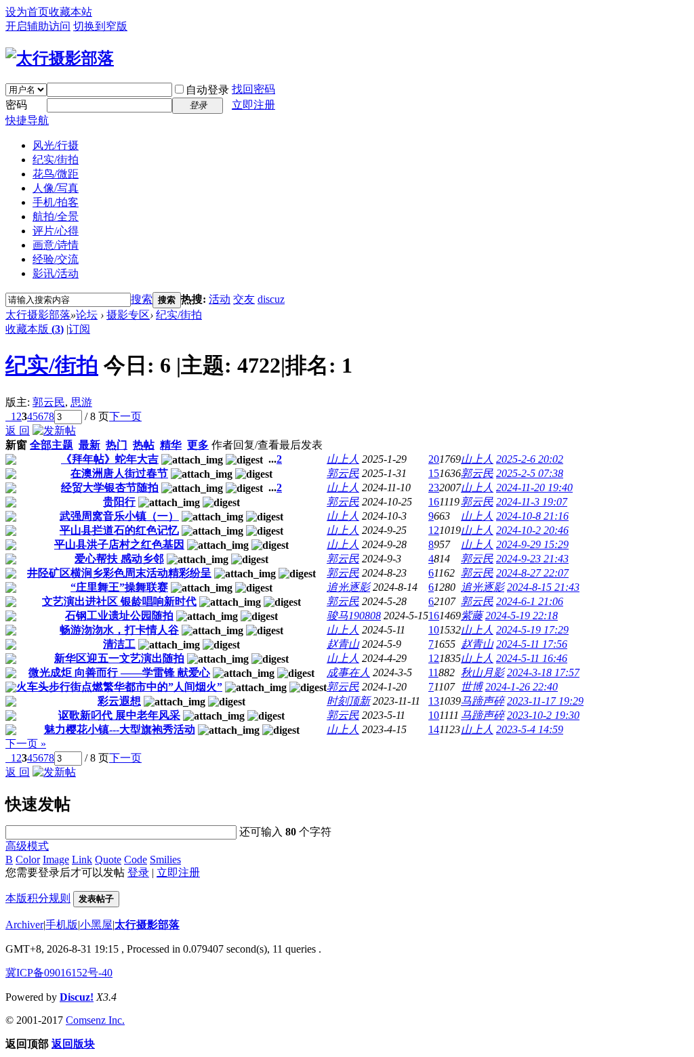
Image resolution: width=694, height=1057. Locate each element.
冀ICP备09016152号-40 (59, 972)
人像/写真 (56, 188)
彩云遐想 (119, 701)
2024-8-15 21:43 (543, 587)
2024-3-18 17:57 (543, 672)
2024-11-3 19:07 (531, 501)
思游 (81, 402)
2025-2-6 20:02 (529, 459)
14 (433, 729)
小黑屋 (96, 924)
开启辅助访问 (37, 26)
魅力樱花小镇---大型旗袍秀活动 (119, 729)
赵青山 (343, 644)
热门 (116, 445)
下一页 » (25, 743)
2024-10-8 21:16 (532, 516)
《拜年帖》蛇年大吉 (110, 459)
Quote (108, 859)
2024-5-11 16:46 (531, 658)
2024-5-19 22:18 (521, 615)
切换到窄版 (100, 26)
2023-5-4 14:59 (529, 729)
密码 (16, 104)
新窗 (16, 445)
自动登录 (207, 90)
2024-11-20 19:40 (534, 487)
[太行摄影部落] (59, 58)
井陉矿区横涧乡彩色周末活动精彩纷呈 (119, 573)
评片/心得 (56, 230)
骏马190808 (354, 615)
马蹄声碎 (482, 701)
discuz (271, 299)
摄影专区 (128, 314)
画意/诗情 (56, 245)
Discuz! (77, 997)
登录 (138, 872)
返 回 (17, 430)
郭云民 (49, 402)
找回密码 (253, 89)
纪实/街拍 (56, 159)
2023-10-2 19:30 (543, 715)
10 (433, 630)
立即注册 (253, 104)
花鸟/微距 (56, 174)
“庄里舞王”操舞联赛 (119, 587)
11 (433, 672)
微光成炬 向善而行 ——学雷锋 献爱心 (119, 672)
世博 (472, 686)
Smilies (165, 859)
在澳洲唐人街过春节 (119, 473)
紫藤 (472, 615)
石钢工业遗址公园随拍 (119, 615)
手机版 (61, 924)
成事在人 (348, 672)
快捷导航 (27, 120)
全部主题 (51, 445)
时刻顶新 (348, 701)
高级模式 (27, 846)
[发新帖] (54, 430)
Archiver (24, 924)
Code (135, 859)
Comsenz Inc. (95, 1020)
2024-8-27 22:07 (532, 573)
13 (433, 701)
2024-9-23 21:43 (532, 558)
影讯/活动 (56, 273)
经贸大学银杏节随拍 (110, 487)
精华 (171, 445)
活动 (219, 299)
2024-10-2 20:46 (532, 530)
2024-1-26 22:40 (521, 686)
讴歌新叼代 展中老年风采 (119, 715)
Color (28, 859)
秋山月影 (482, 672)
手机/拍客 (56, 202)
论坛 (87, 314)
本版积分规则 (37, 898)
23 (433, 487)
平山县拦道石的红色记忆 (119, 530)
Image (56, 859)
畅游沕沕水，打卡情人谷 (119, 630)
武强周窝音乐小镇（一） (119, 516)
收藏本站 (70, 12)
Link (82, 859)
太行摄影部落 (37, 314)
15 (433, 473)
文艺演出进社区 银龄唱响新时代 (119, 601)
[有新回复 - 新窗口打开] (10, 461)
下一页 (125, 416)
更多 (198, 445)
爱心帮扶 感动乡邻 (119, 558)
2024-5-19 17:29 (532, 630)
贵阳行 (119, 501)
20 (433, 459)
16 (433, 501)
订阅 (79, 329)
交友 (244, 299)
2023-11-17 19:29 (545, 701)
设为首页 (27, 12)
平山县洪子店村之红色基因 (119, 544)
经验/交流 (56, 259)
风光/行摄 (56, 145)
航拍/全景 (56, 216)
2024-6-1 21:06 (529, 601)
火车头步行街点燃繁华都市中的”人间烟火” (119, 686)
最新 (89, 445)
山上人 (343, 459)
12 (433, 530)
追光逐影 (348, 587)
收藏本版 (34, 329)
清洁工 (119, 644)
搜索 (141, 299)
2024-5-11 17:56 (531, 644)
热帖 (144, 445)
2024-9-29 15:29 (532, 544)
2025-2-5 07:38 (529, 473)
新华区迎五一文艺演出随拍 (119, 658)
